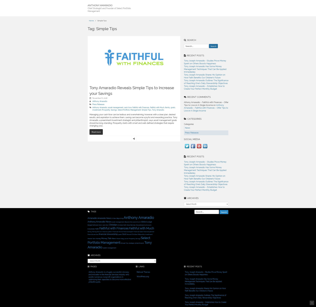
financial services (93, 234)
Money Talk (106, 238)
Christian (113, 225)
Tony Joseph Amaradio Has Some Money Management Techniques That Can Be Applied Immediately (205, 69)
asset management (115, 107)
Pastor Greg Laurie (122, 238)
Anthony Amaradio (99, 101)
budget (149, 222)
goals (173, 107)
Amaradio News (104, 218)
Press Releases (98, 104)
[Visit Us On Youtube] (199, 148)
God (124, 234)
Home (91, 21)
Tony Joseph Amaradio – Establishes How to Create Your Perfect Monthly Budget (205, 303)
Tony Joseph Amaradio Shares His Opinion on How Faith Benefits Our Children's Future (205, 289)
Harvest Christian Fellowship (136, 234)
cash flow (128, 107)
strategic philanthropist (136, 243)
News (114, 238)
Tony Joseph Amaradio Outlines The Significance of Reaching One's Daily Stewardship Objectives (205, 296)
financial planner (149, 231)
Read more (97, 132)
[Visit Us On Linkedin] (205, 148)
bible (143, 222)
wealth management (109, 248)
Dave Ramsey (131, 225)
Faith (97, 229)
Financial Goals (138, 231)
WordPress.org (143, 276)
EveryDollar (91, 229)
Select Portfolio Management (129, 110)
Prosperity (106, 110)
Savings (114, 110)
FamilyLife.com (97, 231)
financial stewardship (108, 234)
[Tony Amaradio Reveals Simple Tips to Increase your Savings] (134, 59)
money (98, 238)
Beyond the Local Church (133, 222)
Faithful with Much (157, 107)
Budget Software (93, 225)
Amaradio (92, 218)
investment (96, 110)
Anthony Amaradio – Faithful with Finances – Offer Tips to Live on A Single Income (206, 108)
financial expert (128, 231)
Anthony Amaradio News (99, 221)
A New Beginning (117, 218)
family (167, 107)
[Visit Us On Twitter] (187, 148)
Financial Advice (117, 231)
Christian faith (122, 225)
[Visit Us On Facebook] (193, 148)
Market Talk (91, 238)
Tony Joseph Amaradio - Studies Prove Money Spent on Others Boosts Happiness (206, 273)
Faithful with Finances (140, 107)
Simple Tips (146, 110)
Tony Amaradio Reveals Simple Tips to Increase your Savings (131, 90)
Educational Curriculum (143, 225)
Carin (100, 225)
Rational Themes (143, 272)
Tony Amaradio (158, 110)
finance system (107, 231)
